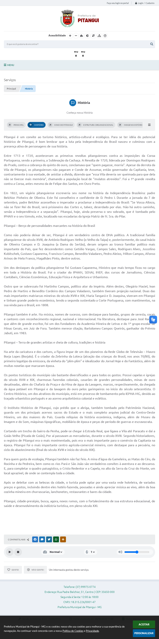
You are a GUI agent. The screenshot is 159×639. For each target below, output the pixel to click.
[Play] (10, 552)
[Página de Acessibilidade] (105, 35)
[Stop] (18, 552)
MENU (10, 65)
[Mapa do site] (99, 35)
